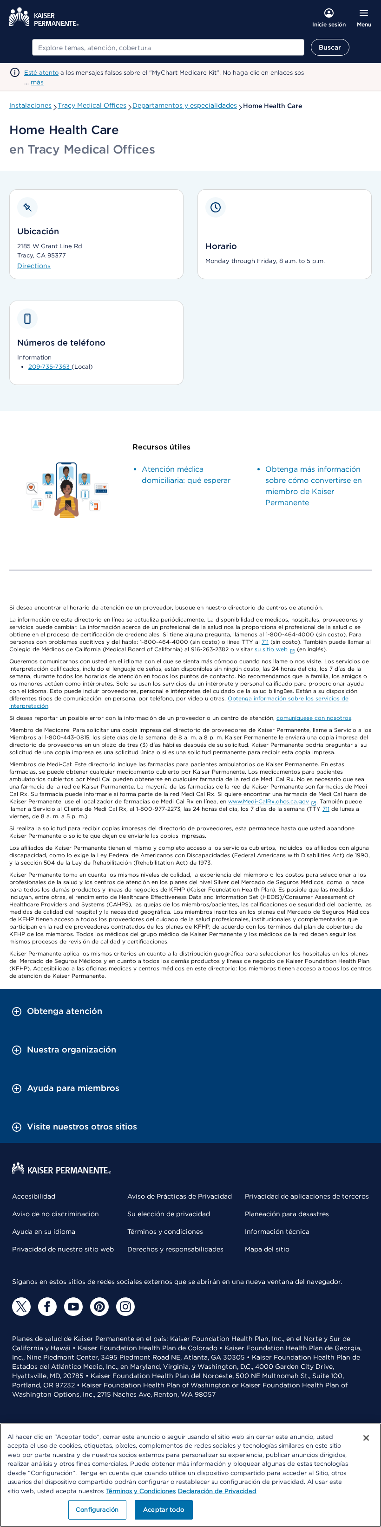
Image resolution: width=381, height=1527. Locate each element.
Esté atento (41, 72)
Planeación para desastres (287, 1214)
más (37, 82)
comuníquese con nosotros (313, 717)
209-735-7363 (50, 366)
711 (265, 641)
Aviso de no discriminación (55, 1214)
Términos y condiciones (165, 1231)
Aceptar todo (163, 1509)
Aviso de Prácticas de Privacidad (179, 1196)
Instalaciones (30, 105)
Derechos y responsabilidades (175, 1249)
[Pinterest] (99, 1306)
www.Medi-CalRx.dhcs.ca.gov (268, 801)
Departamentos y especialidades (184, 105)
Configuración (97, 1509)
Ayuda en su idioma (43, 1231)
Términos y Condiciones (141, 1491)
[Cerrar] (366, 1438)
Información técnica (277, 1231)
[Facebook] (47, 1306)
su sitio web (271, 649)
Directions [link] (34, 265)
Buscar (330, 47)
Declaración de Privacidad (217, 1491)
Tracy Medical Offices (92, 105)
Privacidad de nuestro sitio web (63, 1249)
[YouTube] (73, 1306)
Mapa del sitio (267, 1249)
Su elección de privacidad (168, 1214)
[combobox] (168, 47)
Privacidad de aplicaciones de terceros (307, 1196)
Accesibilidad (33, 1196)
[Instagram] (125, 1306)
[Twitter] (21, 1306)
